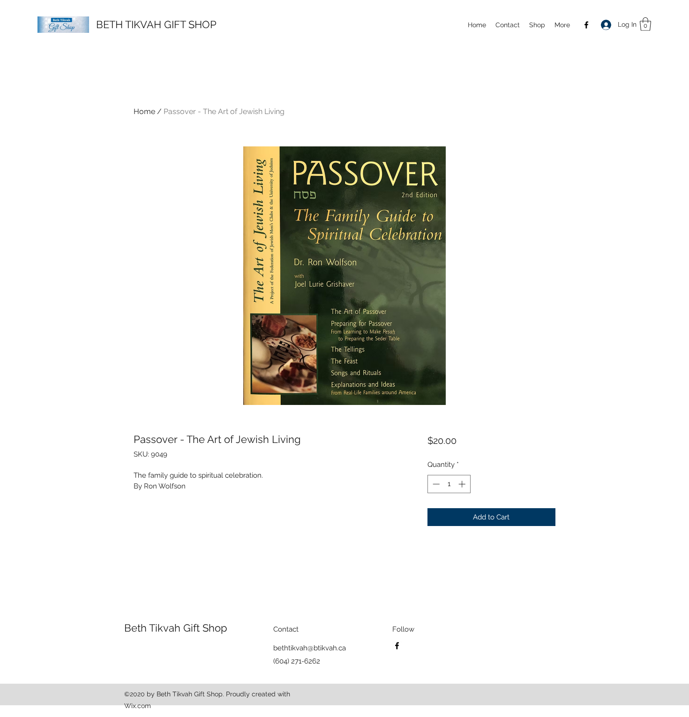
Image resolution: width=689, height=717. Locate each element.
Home (144, 111)
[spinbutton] (449, 484)
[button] (537, 25)
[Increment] (463, 484)
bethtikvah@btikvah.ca (309, 648)
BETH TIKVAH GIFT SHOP (156, 24)
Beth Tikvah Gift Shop (175, 628)
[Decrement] (435, 484)
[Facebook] (586, 25)
